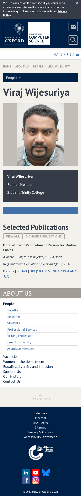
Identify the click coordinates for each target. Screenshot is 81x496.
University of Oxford (38, 492)
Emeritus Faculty (19, 342)
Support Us (12, 371)
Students (13, 323)
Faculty (12, 310)
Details (9, 271)
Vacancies (10, 356)
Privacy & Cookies (40, 432)
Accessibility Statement (40, 437)
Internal (40, 418)
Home (7, 66)
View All (13, 236)
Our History (12, 376)
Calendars (40, 413)
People (38, 66)
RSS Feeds (40, 423)
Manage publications (44, 236)
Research (13, 317)
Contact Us (12, 381)
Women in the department (23, 361)
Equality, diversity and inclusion (28, 366)
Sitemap (40, 427)
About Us (22, 66)
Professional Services (22, 329)
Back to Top (41, 399)
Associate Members (20, 348)
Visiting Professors (20, 336)
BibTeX (22, 271)
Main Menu (64, 54)
